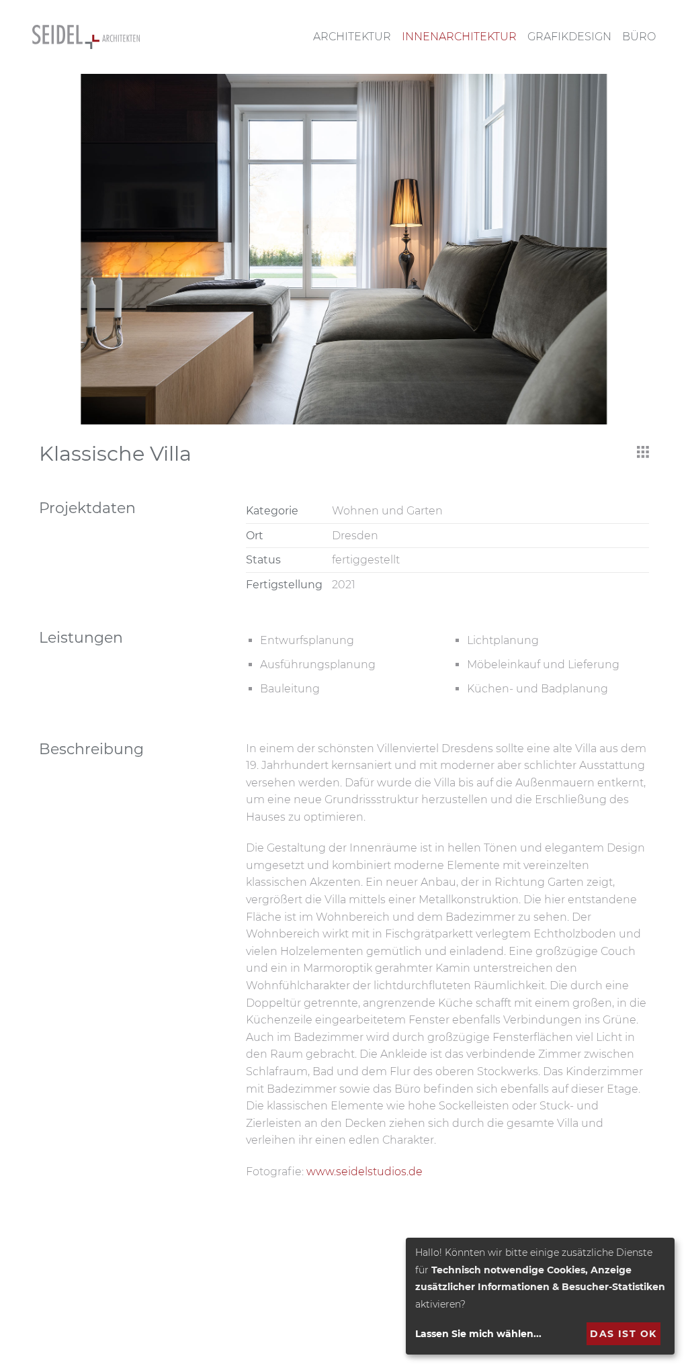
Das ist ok (623, 1334)
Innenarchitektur (459, 36)
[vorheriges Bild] (53, 248)
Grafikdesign (569, 36)
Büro (639, 36)
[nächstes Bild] (635, 248)
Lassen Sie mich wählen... (478, 1334)
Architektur (352, 36)
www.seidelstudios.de (364, 1171)
